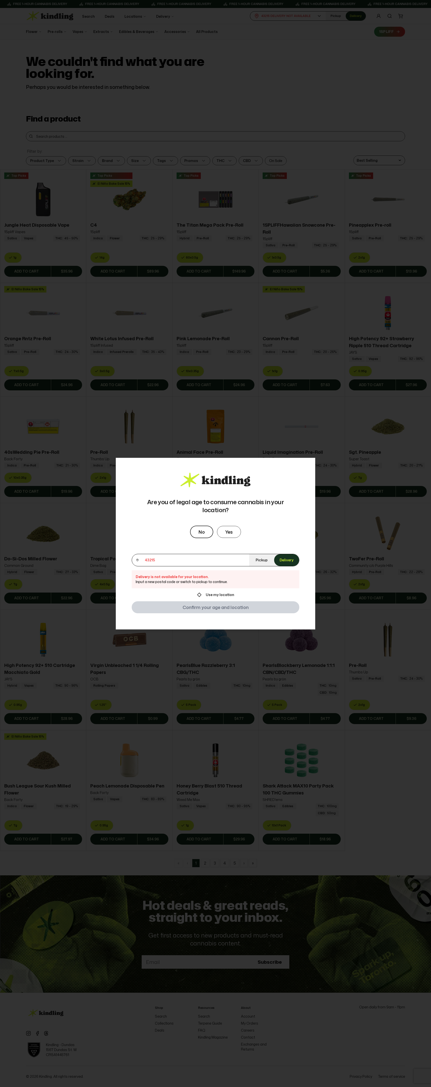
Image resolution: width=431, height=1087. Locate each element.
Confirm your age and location (216, 607)
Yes (229, 532)
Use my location (220, 594)
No (202, 532)
